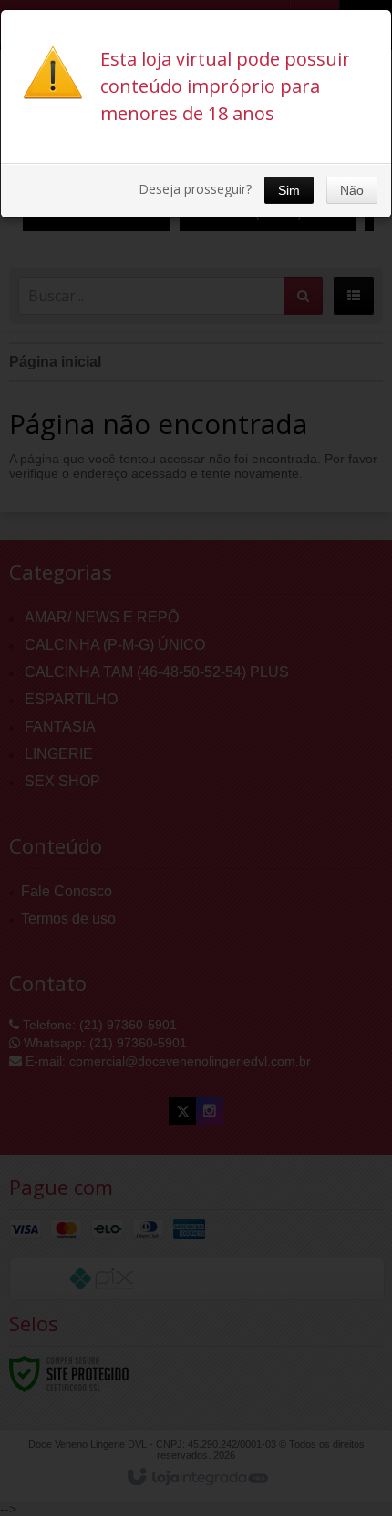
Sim (289, 190)
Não (352, 190)
